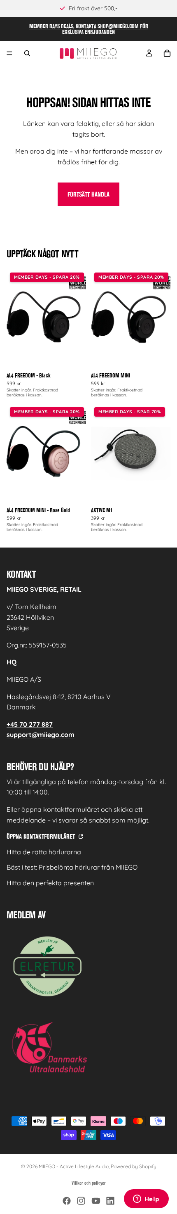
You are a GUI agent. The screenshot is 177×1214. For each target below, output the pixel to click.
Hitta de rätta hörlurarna (44, 852)
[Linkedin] (110, 1201)
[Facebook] (67, 1201)
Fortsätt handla (88, 194)
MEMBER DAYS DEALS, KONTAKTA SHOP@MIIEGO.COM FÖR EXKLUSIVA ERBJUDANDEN (88, 29)
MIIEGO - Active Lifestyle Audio (74, 1166)
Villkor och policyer (89, 1183)
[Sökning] (27, 53)
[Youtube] (96, 1201)
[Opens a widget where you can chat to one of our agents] (146, 1199)
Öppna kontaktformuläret (42, 836)
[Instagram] (81, 1201)
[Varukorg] (167, 53)
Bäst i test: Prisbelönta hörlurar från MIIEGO (72, 867)
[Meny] (9, 53)
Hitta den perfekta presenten (50, 883)
